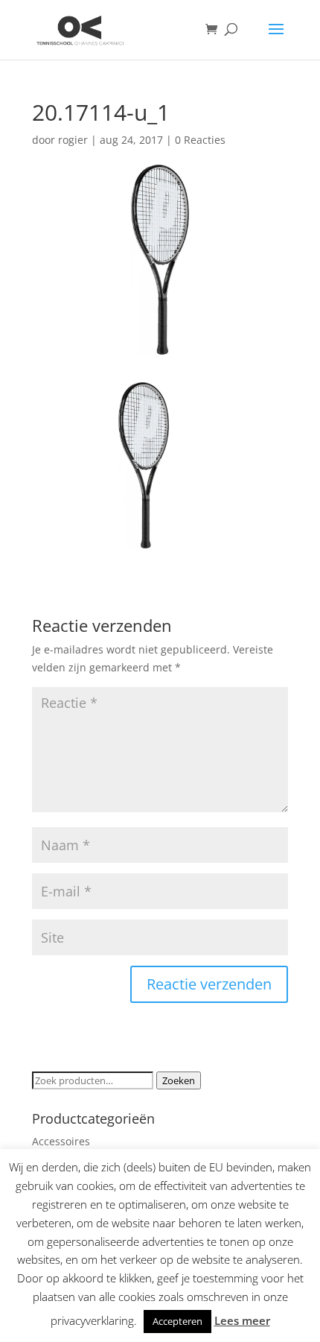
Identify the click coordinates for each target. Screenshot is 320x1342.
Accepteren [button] (177, 1321)
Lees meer (242, 1320)
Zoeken (178, 1080)
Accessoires (61, 1141)
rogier (73, 140)
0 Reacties (200, 140)
